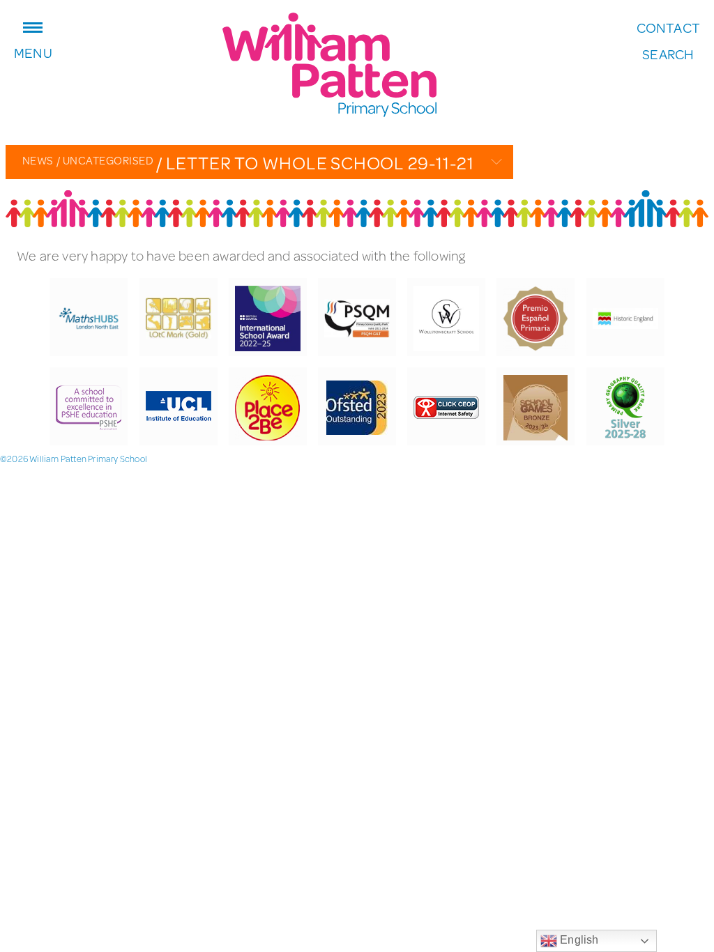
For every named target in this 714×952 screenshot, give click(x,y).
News (38, 160)
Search (668, 54)
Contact (668, 28)
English (578, 940)
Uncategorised (104, 160)
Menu (33, 51)
